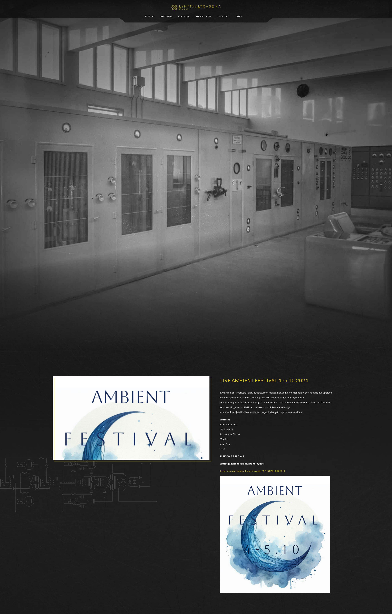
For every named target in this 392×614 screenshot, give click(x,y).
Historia (166, 16)
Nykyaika (184, 16)
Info (239, 16)
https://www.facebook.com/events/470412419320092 (253, 471)
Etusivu (150, 16)
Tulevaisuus (203, 16)
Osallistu (223, 16)
